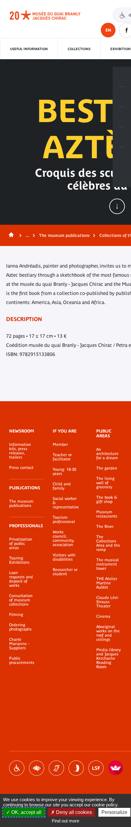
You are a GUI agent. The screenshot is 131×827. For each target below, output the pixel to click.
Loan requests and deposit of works (21, 579)
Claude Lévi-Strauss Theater (107, 602)
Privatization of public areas (20, 543)
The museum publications (64, 235)
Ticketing (122, 77)
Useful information (29, 49)
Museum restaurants (106, 514)
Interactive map (122, 157)
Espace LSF (96, 768)
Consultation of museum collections (21, 600)
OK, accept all (25, 812)
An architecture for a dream (107, 453)
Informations (122, 97)
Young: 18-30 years (64, 471)
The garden (106, 468)
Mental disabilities (76, 768)
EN (108, 30)
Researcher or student (65, 572)
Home (10, 235)
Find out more (65, 820)
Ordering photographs (20, 627)
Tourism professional (64, 519)
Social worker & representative (65, 503)
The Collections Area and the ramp (108, 543)
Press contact (21, 468)
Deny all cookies (73, 812)
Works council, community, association (63, 538)
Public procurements (21, 660)
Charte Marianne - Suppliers (19, 643)
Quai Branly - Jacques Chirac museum (51, 15)
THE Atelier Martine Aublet (106, 583)
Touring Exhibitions (19, 560)
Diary (122, 117)
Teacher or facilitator (62, 457)
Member (60, 445)
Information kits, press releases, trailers (20, 451)
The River (105, 527)
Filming (16, 615)
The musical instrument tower (107, 564)
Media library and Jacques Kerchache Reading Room (108, 658)
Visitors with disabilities (64, 557)
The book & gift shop (106, 499)
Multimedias (122, 137)
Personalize (114, 812)
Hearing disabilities (56, 768)
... (27, 235)
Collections (79, 49)
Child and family (62, 486)
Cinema (103, 616)
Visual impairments (36, 768)
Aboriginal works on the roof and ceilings (108, 633)
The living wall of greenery (105, 483)
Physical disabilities (16, 768)
